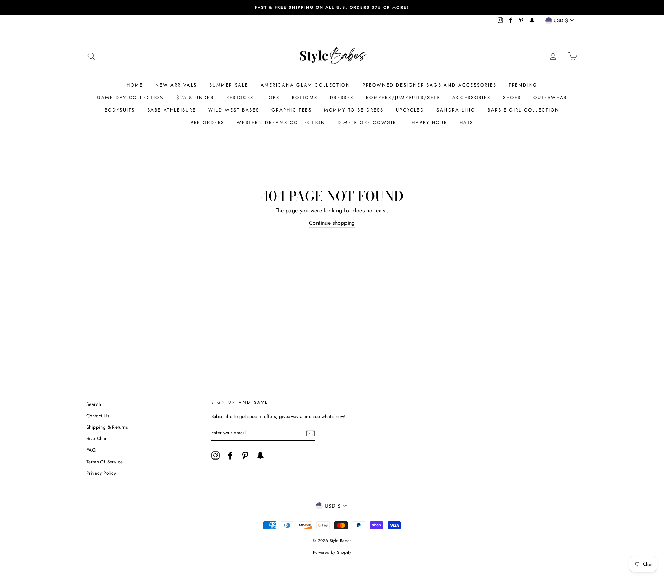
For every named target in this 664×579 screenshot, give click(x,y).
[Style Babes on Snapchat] (260, 455)
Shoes (512, 97)
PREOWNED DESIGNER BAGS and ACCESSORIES (429, 85)
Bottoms (304, 97)
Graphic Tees (291, 110)
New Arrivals (176, 85)
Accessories (471, 97)
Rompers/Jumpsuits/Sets (403, 97)
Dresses (342, 97)
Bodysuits (120, 110)
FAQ (91, 449)
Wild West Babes (233, 110)
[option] (332, 7)
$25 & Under (195, 97)
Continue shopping (332, 223)
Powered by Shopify (332, 552)
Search (93, 404)
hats (466, 122)
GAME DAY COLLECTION (130, 97)
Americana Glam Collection (305, 85)
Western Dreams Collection (281, 122)
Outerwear (550, 97)
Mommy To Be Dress (354, 110)
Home (135, 85)
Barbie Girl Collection (523, 110)
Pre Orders (207, 122)
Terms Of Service (104, 461)
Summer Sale (228, 85)
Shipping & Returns (107, 427)
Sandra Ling (456, 110)
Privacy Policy (101, 473)
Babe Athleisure (171, 110)
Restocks (240, 97)
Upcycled (410, 110)
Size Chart (97, 438)
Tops (272, 97)
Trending (523, 85)
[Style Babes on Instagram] (215, 455)
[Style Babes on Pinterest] (245, 455)
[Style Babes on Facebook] (230, 455)
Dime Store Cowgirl (368, 122)
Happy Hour (429, 122)
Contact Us (97, 415)
